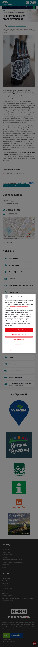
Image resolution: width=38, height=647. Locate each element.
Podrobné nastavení (19, 339)
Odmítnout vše (19, 344)
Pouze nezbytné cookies (19, 334)
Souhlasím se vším (19, 330)
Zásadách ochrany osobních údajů (19, 306)
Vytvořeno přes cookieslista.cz (12, 350)
